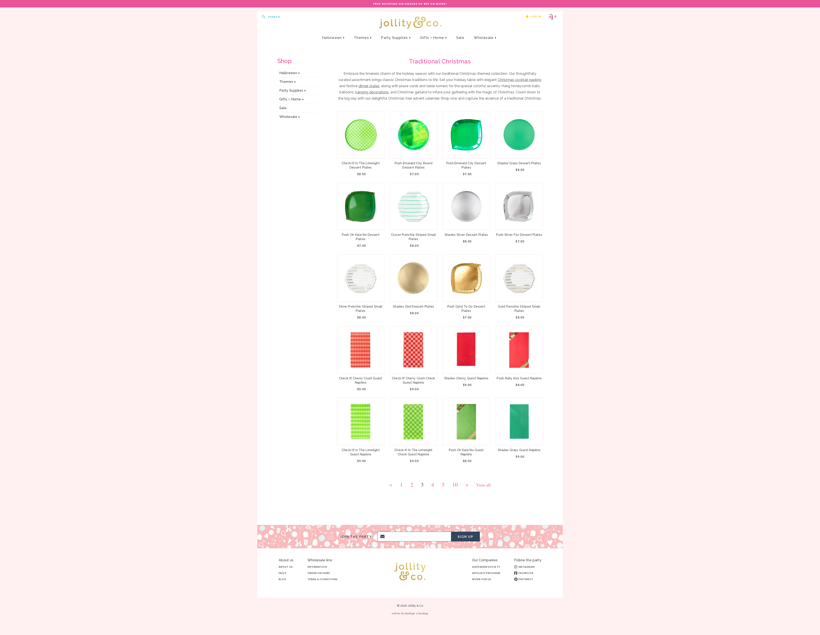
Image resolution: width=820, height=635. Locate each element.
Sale (460, 38)
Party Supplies (395, 38)
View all (483, 485)
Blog (282, 579)
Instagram (526, 566)
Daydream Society (486, 566)
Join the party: (356, 536)
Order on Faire (319, 573)
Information (317, 566)
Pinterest (525, 579)
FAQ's (283, 573)
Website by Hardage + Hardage (410, 613)
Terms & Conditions (323, 579)
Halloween (332, 38)
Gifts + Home (432, 38)
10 (455, 485)
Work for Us (481, 579)
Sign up (465, 536)
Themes (362, 38)
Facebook (525, 573)
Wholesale (484, 38)
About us (286, 566)
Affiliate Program (486, 573)
